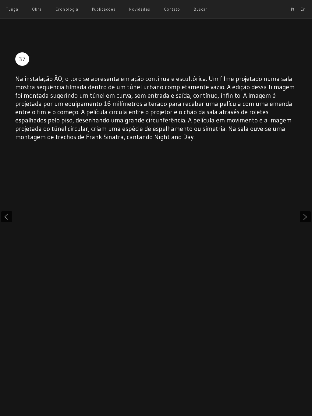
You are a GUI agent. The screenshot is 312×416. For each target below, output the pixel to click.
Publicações (103, 9)
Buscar (200, 9)
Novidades (139, 9)
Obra (37, 9)
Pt (293, 9)
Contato (172, 9)
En (303, 9)
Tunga (12, 9)
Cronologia (66, 9)
